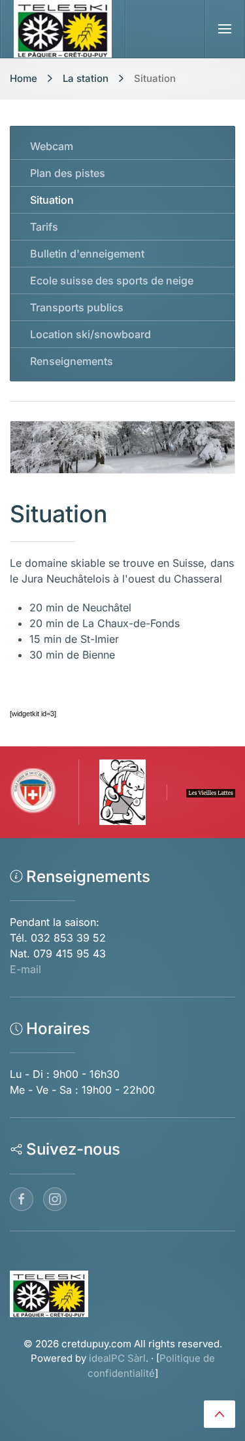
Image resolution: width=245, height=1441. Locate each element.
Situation (52, 199)
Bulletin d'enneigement (87, 253)
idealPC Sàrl (117, 1358)
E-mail (25, 969)
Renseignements (71, 361)
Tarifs (44, 226)
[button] (225, 29)
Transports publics (76, 307)
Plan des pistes (67, 173)
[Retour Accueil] (63, 29)
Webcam (51, 146)
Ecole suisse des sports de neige (111, 280)
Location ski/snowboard (90, 334)
